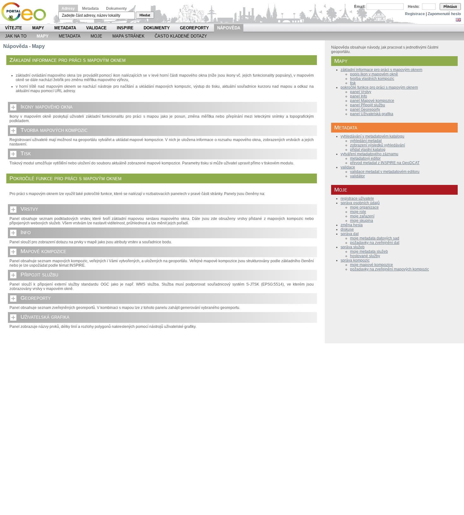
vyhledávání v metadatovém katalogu (372, 136)
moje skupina (361, 220)
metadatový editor (365, 158)
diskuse (347, 229)
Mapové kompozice (43, 251)
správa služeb (353, 247)
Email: (360, 6)
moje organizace (364, 207)
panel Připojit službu (367, 105)
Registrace (415, 14)
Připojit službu (39, 274)
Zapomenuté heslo (444, 14)
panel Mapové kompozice (372, 100)
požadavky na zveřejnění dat (374, 242)
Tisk (26, 153)
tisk (353, 83)
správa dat (350, 234)
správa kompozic (355, 260)
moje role (358, 212)
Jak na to (16, 36)
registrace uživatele (357, 198)
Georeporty (194, 28)
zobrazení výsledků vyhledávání (377, 145)
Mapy (38, 28)
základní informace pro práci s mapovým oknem (381, 70)
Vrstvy (29, 209)
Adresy (68, 8)
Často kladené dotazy (181, 36)
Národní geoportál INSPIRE (26, 12)
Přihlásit (450, 7)
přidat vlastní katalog (367, 149)
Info (26, 232)
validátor (357, 176)
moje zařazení (362, 216)
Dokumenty (116, 8)
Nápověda (228, 28)
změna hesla (352, 225)
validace (348, 167)
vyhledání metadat (366, 141)
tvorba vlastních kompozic (372, 78)
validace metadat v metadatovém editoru (384, 171)
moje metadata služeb (369, 251)
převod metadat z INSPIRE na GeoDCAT (384, 163)
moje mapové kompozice (371, 265)
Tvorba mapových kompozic (54, 130)
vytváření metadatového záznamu (369, 154)
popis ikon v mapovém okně (374, 74)
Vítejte (13, 28)
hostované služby (365, 256)
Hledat (145, 15)
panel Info (358, 96)
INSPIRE (125, 28)
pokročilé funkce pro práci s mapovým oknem (379, 87)
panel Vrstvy (360, 92)
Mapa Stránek (128, 36)
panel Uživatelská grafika (371, 114)
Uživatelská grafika (45, 317)
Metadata (90, 8)
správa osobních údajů (360, 203)
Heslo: (413, 6)
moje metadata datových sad (374, 238)
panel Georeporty (365, 109)
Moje (96, 36)
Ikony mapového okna (47, 107)
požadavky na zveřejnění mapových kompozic (389, 269)
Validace (96, 28)
